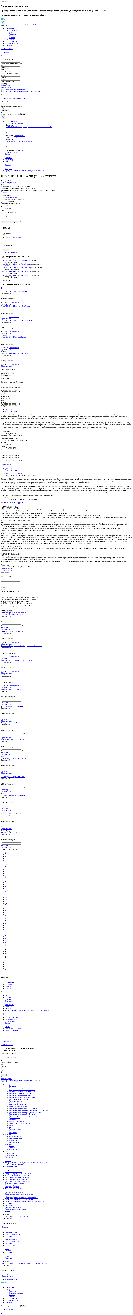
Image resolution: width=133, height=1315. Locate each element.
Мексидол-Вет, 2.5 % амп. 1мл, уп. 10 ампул (16, 660)
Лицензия (12, 34)
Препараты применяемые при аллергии (23, 1108)
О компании (9, 28)
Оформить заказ (11, 137)
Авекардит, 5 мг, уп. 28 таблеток (12, 723)
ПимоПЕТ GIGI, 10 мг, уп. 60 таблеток (14, 275)
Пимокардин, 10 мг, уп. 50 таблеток (13, 758)
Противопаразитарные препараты (21, 1093)
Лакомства (13, 1133)
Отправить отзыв (7, 611)
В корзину (4, 627)
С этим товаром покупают (10, 613)
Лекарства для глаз (15, 1101)
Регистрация (5, 86)
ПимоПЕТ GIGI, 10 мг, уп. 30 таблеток (14, 271)
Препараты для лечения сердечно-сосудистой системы (28, 1116)
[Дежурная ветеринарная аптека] (13, 89)
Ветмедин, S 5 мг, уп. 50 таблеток (13, 814)
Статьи (11, 39)
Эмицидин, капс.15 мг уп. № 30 (12, 614)
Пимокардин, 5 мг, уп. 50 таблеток (13, 777)
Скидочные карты (11, 1019)
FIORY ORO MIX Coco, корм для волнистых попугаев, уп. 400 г (29, 127)
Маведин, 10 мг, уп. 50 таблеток (12, 706)
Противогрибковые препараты (20, 1095)
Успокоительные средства (18, 1105)
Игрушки (8, 1006)
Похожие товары (17, 237)
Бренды (7, 154)
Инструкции (9, 156)
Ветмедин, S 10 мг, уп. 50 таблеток (13, 795)
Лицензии (8, 984)
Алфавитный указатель (13, 1028)
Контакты (8, 45)
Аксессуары (9, 1005)
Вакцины (12, 1086)
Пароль (3, 77)
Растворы (12, 1120)
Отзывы (20, 473)
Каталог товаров (11, 121)
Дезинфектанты (14, 1118)
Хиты (7, 161)
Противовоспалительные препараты (22, 1097)
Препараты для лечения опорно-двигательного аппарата (29, 1110)
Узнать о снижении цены (9, 222)
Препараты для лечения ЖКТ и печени (23, 1114)
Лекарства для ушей (16, 1103)
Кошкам (8, 999)
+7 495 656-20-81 (7, 49)
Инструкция (12, 473)
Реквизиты (13, 32)
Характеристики (11, 411)
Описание (8, 409)
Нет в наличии (19, 136)
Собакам (8, 997)
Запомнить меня (8, 82)
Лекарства (8, 995)
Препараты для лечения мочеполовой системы (25, 1112)
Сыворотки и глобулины (18, 1088)
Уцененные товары (16, 1164)
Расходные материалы (17, 1121)
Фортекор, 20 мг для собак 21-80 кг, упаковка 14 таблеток (21, 646)
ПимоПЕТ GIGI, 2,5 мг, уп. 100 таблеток (15, 264)
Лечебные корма (15, 1129)
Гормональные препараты (18, 1106)
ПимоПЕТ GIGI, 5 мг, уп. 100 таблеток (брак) (17, 268)
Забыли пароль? (6, 87)
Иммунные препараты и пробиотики (22, 1090)
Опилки (12, 1148)
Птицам (8, 1003)
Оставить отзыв (6, 569)
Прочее (11, 1125)
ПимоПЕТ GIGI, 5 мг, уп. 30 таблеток (14, 260)
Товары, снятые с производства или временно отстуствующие (27, 1010)
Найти (23, 114)
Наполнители (14, 1142)
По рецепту (9, 160)
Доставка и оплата (11, 41)
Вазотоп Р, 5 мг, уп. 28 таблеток (12, 631)
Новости (12, 38)
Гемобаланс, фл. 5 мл (8, 675)
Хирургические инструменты (19, 1123)
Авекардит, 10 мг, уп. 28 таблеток (13, 739)
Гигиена (8, 1008)
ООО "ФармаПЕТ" (12, 197)
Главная (8, 165)
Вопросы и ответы (11, 43)
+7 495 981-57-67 (7, 52)
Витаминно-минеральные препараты (22, 1092)
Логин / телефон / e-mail (9, 73)
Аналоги (4, 192)
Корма (11, 1146)
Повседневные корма (16, 1131)
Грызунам (8, 1001)
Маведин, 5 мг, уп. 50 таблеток (12, 689)
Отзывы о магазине (16, 36)
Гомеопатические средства (18, 1099)
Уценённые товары (16, 123)
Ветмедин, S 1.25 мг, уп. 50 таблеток (19, 141)
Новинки (8, 158)
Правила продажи (11, 1030)
